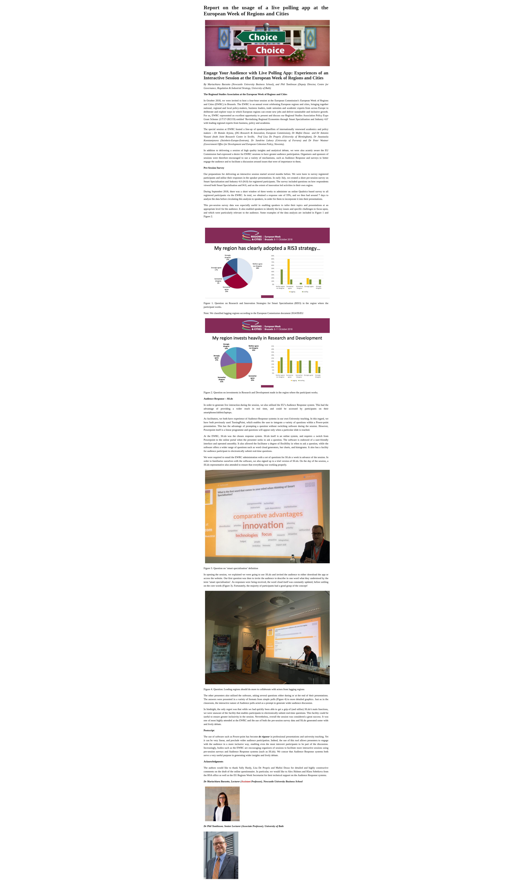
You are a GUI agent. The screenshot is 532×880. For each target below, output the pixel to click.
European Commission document (274, 313)
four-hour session (258, 100)
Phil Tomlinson (288, 84)
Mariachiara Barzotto (219, 84)
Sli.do (224, 436)
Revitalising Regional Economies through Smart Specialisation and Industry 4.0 (286, 119)
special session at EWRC (222, 129)
